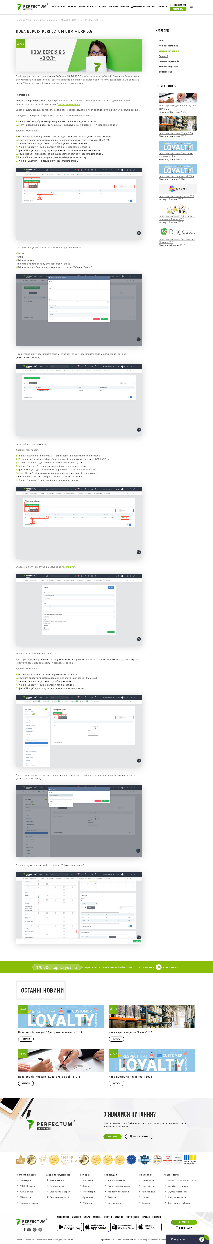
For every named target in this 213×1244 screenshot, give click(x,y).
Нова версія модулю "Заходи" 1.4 (176, 196)
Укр (191, 7)
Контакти (162, 6)
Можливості (58, 6)
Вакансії (146, 1203)
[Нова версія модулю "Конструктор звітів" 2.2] (178, 102)
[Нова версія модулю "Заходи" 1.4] (178, 192)
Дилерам (87, 1186)
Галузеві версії (57, 1186)
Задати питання (141, 1137)
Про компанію (149, 1180)
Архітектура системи (118, 1191)
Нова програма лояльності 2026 (176, 176)
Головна (20, 1239)
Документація (138, 6)
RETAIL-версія (26, 1191)
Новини (145, 1197)
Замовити (178, 9)
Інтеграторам (89, 1191)
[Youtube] (29, 1230)
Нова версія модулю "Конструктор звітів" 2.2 (49, 1076)
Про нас (151, 6)
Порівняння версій (29, 1203)
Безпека (112, 1197)
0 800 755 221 (179, 4)
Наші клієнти (148, 1186)
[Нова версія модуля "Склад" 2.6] (178, 129)
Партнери (113, 6)
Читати (26, 1039)
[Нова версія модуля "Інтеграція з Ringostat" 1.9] (178, 235)
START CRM (76, 1217)
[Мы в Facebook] (25, 1230)
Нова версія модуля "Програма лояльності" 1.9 (50, 1032)
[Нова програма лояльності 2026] (178, 172)
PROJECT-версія (27, 1186)
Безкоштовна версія (60, 1191)
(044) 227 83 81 (190, 1180)
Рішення (72, 6)
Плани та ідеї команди (119, 1186)
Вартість (91, 6)
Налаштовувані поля (69, 103)
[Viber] (35, 1230)
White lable (88, 1203)
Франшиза (87, 1197)
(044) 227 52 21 (175, 1180)
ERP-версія (25, 1197)
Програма (87, 1180)
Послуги (102, 6)
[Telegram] (40, 1230)
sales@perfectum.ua (178, 1186)
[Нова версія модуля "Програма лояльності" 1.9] (178, 149)
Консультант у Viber (177, 1197)
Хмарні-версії (57, 1180)
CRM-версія (25, 1180)
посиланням (68, 566)
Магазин (124, 6)
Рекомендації (148, 1191)
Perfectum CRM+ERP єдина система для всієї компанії (50, 1239)
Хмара (82, 6)
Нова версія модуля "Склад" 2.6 (176, 133)
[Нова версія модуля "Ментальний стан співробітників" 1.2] (178, 212)
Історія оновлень (116, 1180)
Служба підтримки (177, 1191)
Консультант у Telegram (179, 1203)
